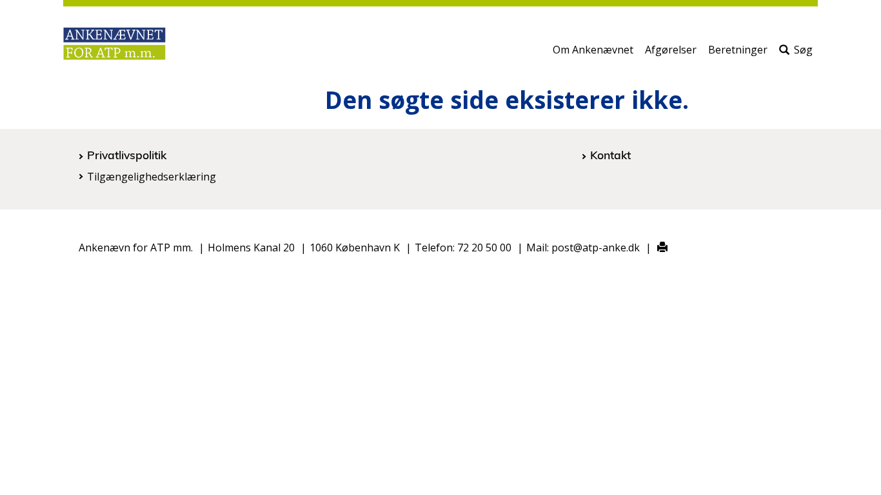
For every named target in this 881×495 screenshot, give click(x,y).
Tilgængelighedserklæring (151, 177)
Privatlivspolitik (126, 155)
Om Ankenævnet (593, 50)
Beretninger (737, 50)
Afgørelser (671, 50)
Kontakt (610, 155)
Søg (803, 50)
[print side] (655, 247)
